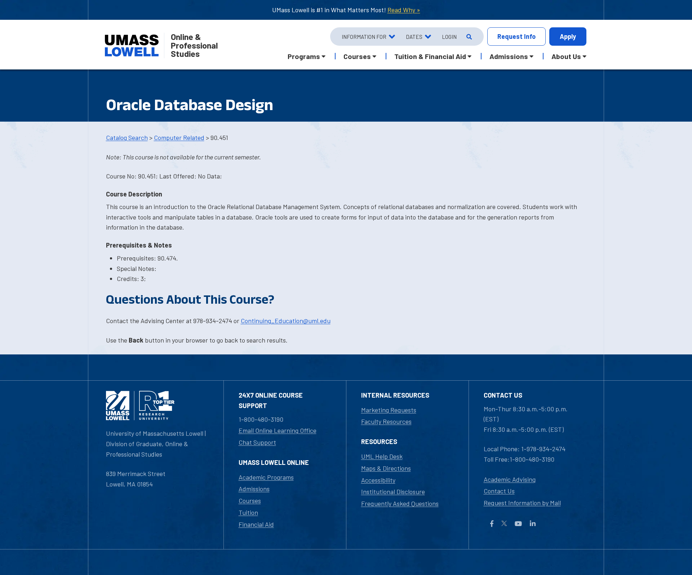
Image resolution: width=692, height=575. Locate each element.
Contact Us (499, 491)
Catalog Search (127, 137)
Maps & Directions (386, 468)
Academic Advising (510, 479)
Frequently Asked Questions (400, 503)
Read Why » (403, 10)
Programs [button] (304, 56)
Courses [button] (357, 56)
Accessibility (378, 480)
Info (516, 36)
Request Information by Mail (522, 503)
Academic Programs (266, 477)
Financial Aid (256, 524)
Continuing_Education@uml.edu (286, 321)
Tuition (248, 512)
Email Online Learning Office (277, 430)
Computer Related (179, 137)
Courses (250, 500)
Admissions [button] (508, 56)
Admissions (254, 489)
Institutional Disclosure (393, 491)
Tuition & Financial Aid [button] (430, 56)
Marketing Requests (388, 410)
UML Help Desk (382, 456)
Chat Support (257, 442)
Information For (364, 36)
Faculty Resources (386, 421)
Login (449, 36)
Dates (414, 36)
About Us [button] (566, 56)
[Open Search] (468, 37)
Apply (568, 36)
